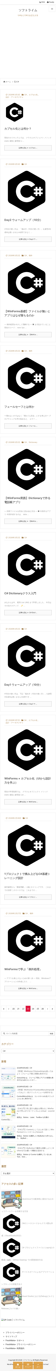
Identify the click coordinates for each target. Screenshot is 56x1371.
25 (38, 1009)
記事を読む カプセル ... (28, 148)
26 (42, 1009)
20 (13, 1009)
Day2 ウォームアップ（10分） (23, 220)
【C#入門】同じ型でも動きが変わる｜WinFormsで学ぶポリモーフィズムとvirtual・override (35, 1110)
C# (25, 95)
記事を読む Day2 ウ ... (28, 239)
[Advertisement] (28, 47)
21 (18, 1009)
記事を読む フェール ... (28, 426)
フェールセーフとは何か (19, 406)
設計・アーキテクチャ (14, 97)
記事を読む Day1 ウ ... (28, 704)
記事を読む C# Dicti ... (28, 613)
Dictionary (33, 442)
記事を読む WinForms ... (28, 802)
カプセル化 (33, 95)
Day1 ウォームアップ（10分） (23, 684)
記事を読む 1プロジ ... (28, 897)
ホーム (8, 82)
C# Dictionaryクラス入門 (20, 593)
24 (33, 1009)
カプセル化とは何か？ (18, 128)
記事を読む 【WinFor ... (28, 335)
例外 (30, 255)
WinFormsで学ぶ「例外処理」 (23, 969)
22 (23, 1009)
